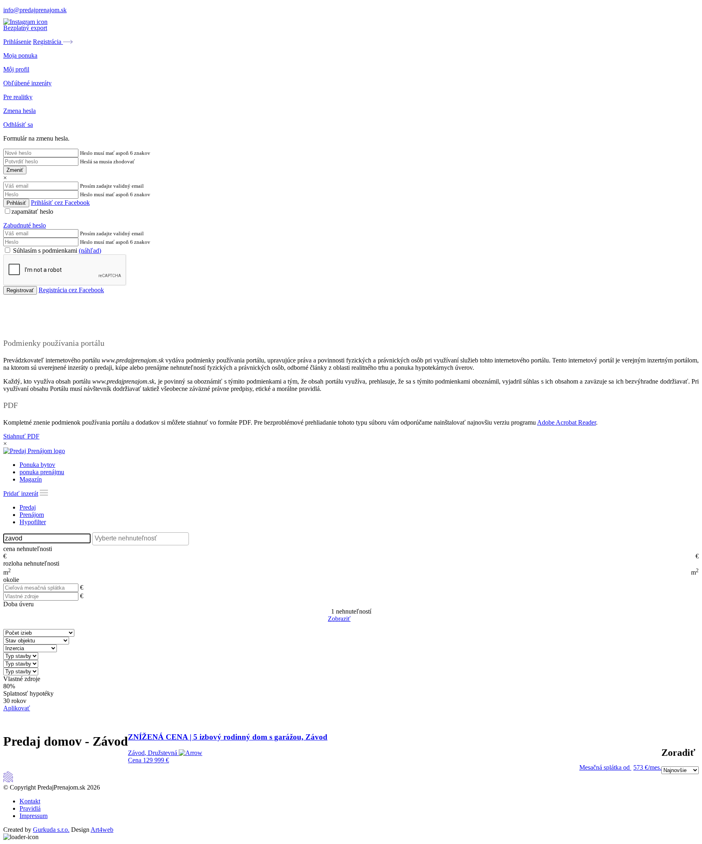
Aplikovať (16, 708)
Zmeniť (14, 170)
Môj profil (16, 69)
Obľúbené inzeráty (27, 83)
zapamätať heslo (32, 211)
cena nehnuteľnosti (27, 548)
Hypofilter (33, 522)
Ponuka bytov (37, 464)
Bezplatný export (25, 27)
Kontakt (30, 801)
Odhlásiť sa (18, 124)
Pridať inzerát (20, 493)
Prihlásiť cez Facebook (60, 202)
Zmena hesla (19, 110)
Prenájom (32, 514)
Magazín (31, 479)
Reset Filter (363, 619)
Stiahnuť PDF (21, 436)
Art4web (102, 829)
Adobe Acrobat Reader (566, 422)
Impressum (34, 815)
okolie (11, 579)
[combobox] (140, 538)
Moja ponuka (20, 55)
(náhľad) (90, 250)
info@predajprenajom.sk (35, 10)
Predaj (28, 507)
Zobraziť (339, 618)
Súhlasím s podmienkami (56, 250)
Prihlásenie (17, 41)
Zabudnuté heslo (24, 225)
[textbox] (143, 538)
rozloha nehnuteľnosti (31, 563)
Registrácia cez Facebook (71, 289)
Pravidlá (30, 808)
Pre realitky (17, 96)
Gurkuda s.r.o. (51, 829)
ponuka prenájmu (42, 472)
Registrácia (48, 41)
